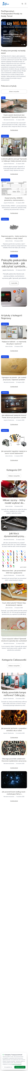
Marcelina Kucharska (9, 119)
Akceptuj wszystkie (20, 1067)
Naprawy (5, 136)
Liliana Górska (6, 41)
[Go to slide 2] (23, 44)
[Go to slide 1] (21, 44)
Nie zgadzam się (8, 1067)
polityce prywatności (16, 1064)
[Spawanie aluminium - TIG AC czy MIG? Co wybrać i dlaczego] (14, 33)
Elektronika (5, 180)
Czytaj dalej (14, 283)
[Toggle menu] (25, 3)
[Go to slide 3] (24, 44)
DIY (5, 31)
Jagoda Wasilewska (9, 163)
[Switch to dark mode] (22, 3)
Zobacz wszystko (14, 91)
